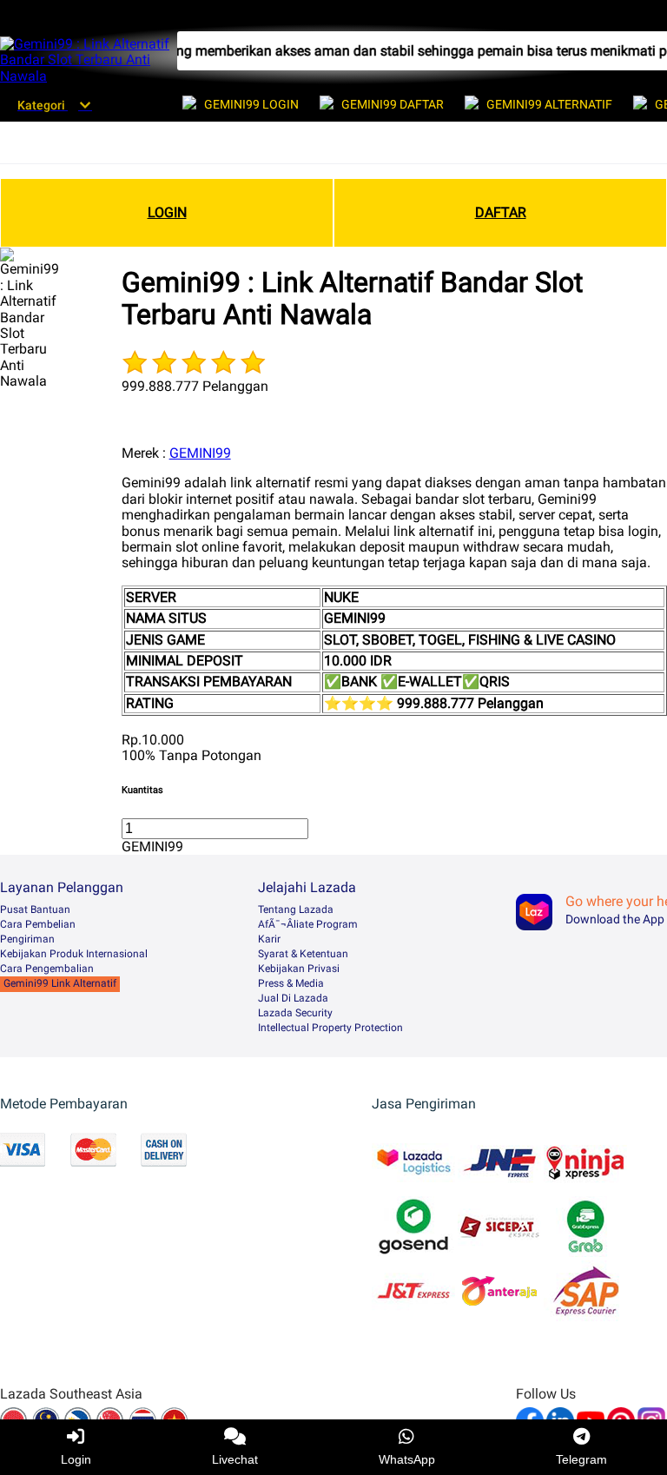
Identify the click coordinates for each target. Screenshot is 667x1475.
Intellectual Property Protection (330, 1028)
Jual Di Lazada (293, 998)
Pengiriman (27, 939)
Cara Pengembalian (47, 968)
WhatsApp (407, 1459)
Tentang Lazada (296, 909)
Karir (269, 939)
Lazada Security (295, 1013)
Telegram (581, 1459)
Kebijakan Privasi (299, 968)
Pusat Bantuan (35, 909)
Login (76, 1459)
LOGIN (167, 212)
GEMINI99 (200, 453)
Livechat (235, 1459)
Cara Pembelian (38, 924)
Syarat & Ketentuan (303, 954)
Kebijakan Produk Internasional (74, 954)
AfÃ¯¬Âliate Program (308, 924)
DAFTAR (500, 212)
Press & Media (291, 983)
